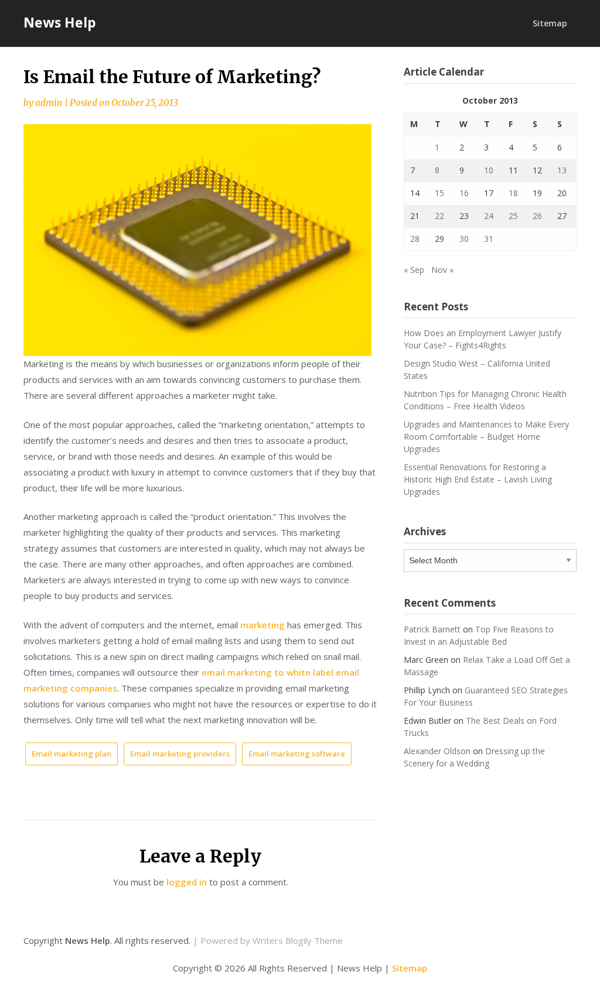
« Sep (414, 269)
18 (513, 193)
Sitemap (550, 23)
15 (439, 193)
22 (439, 215)
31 (488, 238)
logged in (186, 882)
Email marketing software (296, 753)
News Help (59, 22)
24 (488, 215)
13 (562, 170)
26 (537, 215)
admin (48, 102)
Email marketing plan (71, 753)
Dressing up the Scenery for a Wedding (474, 757)
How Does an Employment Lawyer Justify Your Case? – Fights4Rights (482, 339)
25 (513, 215)
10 (488, 170)
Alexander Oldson (437, 751)
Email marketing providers (180, 753)
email (213, 672)
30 (464, 238)
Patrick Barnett (432, 629)
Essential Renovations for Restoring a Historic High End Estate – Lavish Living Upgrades (478, 479)
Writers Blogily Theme (298, 940)
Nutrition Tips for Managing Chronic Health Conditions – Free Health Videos (485, 400)
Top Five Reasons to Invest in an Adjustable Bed (479, 635)
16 (464, 193)
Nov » (442, 269)
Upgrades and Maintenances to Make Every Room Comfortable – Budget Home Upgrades (486, 436)
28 (415, 238)
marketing (262, 625)
